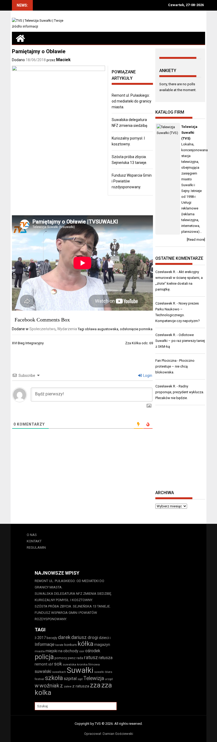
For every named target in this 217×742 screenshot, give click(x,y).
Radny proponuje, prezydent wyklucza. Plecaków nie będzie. (179, 392)
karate (59, 645)
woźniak (49, 685)
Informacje (45, 644)
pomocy (61, 658)
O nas (32, 535)
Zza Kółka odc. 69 (139, 343)
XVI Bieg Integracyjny (28, 343)
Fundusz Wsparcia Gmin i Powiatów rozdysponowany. (66, 616)
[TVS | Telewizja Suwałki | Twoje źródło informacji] (20, 38)
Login (147, 375)
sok (58, 664)
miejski (51, 651)
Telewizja (93, 678)
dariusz (79, 637)
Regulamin (36, 547)
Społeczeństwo (42, 329)
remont (41, 664)
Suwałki (80, 670)
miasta (40, 651)
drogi (93, 637)
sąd (80, 679)
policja (44, 657)
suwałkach (59, 672)
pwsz (72, 658)
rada (79, 658)
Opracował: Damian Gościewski (108, 734)
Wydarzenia (67, 329)
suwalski (43, 671)
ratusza (105, 657)
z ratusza (80, 686)
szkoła (54, 678)
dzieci (104, 638)
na (60, 651)
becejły (52, 638)
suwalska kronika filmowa (81, 664)
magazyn (102, 644)
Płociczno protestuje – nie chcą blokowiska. (175, 366)
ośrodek (92, 650)
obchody (70, 651)
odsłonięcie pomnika (136, 329)
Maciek (63, 59)
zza (95, 685)
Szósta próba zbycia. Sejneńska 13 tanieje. (73, 606)
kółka (85, 643)
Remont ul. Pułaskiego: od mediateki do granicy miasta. (131, 101)
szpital (70, 678)
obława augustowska (101, 329)
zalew (67, 686)
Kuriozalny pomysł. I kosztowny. (64, 600)
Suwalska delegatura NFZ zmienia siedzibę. (73, 594)
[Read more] (196, 240)
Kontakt (34, 541)
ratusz (91, 657)
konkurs (70, 645)
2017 (41, 637)
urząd (109, 679)
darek (64, 637)
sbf (50, 664)
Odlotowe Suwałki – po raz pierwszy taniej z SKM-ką (180, 340)
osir (81, 651)
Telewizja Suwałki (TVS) (189, 132)
